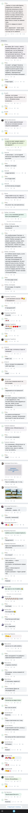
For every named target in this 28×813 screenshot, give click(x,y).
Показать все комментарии (14, 150)
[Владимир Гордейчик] (2, 297)
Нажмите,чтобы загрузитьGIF (13, 470)
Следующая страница (14, 807)
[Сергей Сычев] (2, 756)
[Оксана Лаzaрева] (2, 777)
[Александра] (2, 379)
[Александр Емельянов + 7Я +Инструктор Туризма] (2, 506)
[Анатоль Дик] (2, 587)
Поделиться (5, 35)
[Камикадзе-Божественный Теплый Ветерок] (2, 463)
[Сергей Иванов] (2, 698)
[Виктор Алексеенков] (2, 120)
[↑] (20, 34)
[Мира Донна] (2, 644)
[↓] (24, 34)
